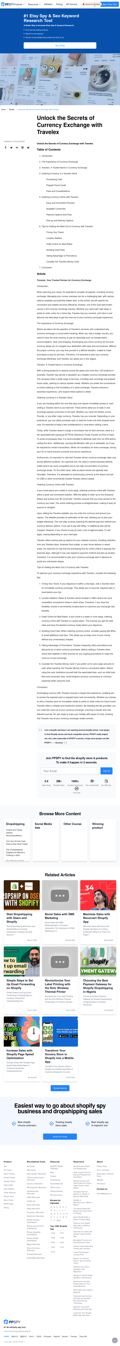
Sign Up (106, 770)
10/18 (53, 1252)
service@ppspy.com (104, 1193)
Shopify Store (9, 1196)
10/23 (62, 1242)
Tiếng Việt (83, 1336)
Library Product (9, 1177)
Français (73, 1336)
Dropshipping (55, 1180)
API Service (71, 4)
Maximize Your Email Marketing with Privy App (82, 1308)
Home (3, 109)
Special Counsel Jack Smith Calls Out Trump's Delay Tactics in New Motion (82, 1184)
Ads (5, 1166)
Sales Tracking (9, 1174)
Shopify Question (56, 1191)
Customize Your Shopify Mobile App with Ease (82, 1314)
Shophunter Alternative (35, 1216)
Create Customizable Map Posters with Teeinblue (83, 1247)
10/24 (53, 1242)
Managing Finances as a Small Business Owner (82, 1241)
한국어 (31, 1336)
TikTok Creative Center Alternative (35, 1178)
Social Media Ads (56, 1183)
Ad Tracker (8, 1170)
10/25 (62, 1237)
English (6, 1336)
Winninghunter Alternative (36, 1187)
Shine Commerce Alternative (33, 1249)
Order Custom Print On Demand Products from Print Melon (82, 1174)
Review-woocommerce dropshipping (35, 1227)
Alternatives (31, 1170)
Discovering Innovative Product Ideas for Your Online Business (81, 1283)
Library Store (8, 1185)
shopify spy (31, 1201)
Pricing (59, 4)
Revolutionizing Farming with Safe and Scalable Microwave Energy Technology (82, 1299)
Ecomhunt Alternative (35, 1183)
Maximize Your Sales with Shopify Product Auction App (82, 1233)
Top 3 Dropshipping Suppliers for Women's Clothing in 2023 (15, 852)
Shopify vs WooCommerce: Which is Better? (82, 1202)
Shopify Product (9, 1181)
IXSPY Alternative (33, 1197)
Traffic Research (10, 1192)
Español (57, 1336)
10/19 (62, 1247)
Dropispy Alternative (34, 1254)
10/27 (62, 1233)
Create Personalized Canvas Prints (81, 1253)
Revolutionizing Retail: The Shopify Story (81, 1167)
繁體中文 (23, 1336)
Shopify (12, 109)
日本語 (38, 1336)
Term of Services (103, 1170)
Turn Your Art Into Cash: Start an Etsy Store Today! (17, 842)
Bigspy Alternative (33, 1244)
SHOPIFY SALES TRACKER (56, 1167)
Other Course (55, 1187)
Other (59, 1220)
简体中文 (14, 1336)
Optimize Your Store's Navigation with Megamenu (81, 1269)
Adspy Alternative (33, 1208)
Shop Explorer (9, 1189)
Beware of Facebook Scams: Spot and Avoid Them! (82, 1260)
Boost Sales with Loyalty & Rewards (83, 1291)
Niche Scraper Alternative (36, 1174)
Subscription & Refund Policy (105, 1175)
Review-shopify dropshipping (32, 1239)
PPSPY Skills (8, 1204)
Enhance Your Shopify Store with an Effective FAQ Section (81, 1225)
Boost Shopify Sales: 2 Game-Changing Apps (81, 1218)
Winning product (56, 1195)
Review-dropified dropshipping (33, 1221)
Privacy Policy (102, 1166)
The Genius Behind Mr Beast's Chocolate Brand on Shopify (82, 1210)
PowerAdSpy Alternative (36, 1258)
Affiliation (100, 1180)
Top (114, 1340)
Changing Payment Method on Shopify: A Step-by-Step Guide (81, 1193)
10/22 (53, 1247)
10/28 (53, 1233)
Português (47, 1336)
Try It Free (60, 45)
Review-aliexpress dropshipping (33, 1233)
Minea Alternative (33, 1205)
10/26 (53, 1237)
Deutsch (65, 1336)
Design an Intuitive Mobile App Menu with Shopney (83, 1276)
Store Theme (8, 1200)
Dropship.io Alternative (35, 1212)
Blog (52, 1172)
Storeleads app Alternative (32, 1192)
